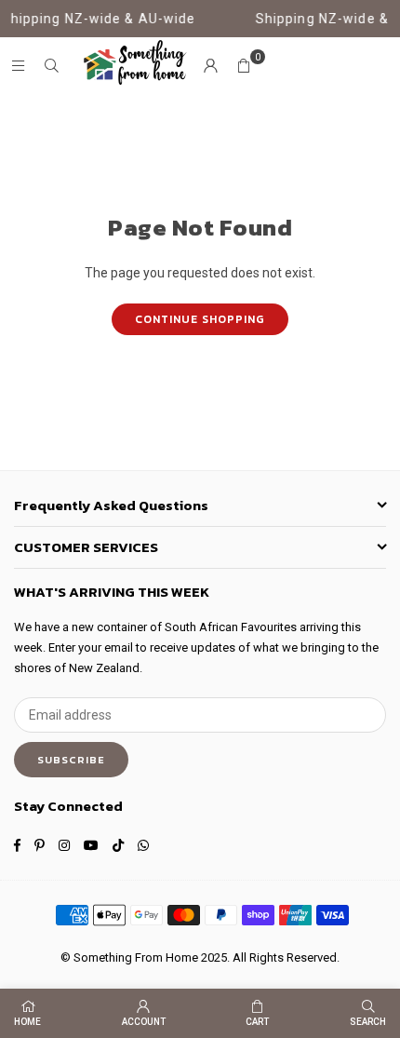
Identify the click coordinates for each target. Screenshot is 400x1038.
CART (257, 1022)
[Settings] (210, 66)
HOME (27, 1022)
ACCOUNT (144, 1022)
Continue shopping (200, 319)
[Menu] (17, 66)
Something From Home (135, 957)
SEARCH (368, 1022)
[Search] (51, 66)
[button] (243, 66)
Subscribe (71, 759)
